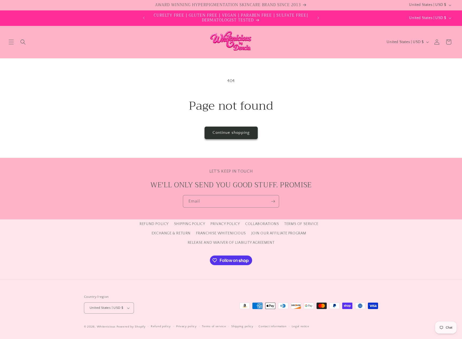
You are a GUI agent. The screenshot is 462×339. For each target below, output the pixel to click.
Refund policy (161, 326)
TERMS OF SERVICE (301, 224)
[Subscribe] (273, 201)
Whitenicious (107, 326)
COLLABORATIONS (262, 224)
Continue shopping (231, 132)
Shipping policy (242, 326)
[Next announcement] (318, 18)
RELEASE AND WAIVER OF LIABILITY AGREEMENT (231, 243)
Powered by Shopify (131, 326)
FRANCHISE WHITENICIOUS (221, 233)
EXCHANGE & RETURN (171, 233)
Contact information (272, 326)
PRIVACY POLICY (225, 224)
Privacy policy (186, 326)
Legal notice (300, 326)
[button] (11, 42)
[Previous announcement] (144, 18)
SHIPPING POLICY (189, 224)
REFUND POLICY (154, 224)
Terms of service (214, 326)
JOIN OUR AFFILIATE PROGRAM (279, 233)
